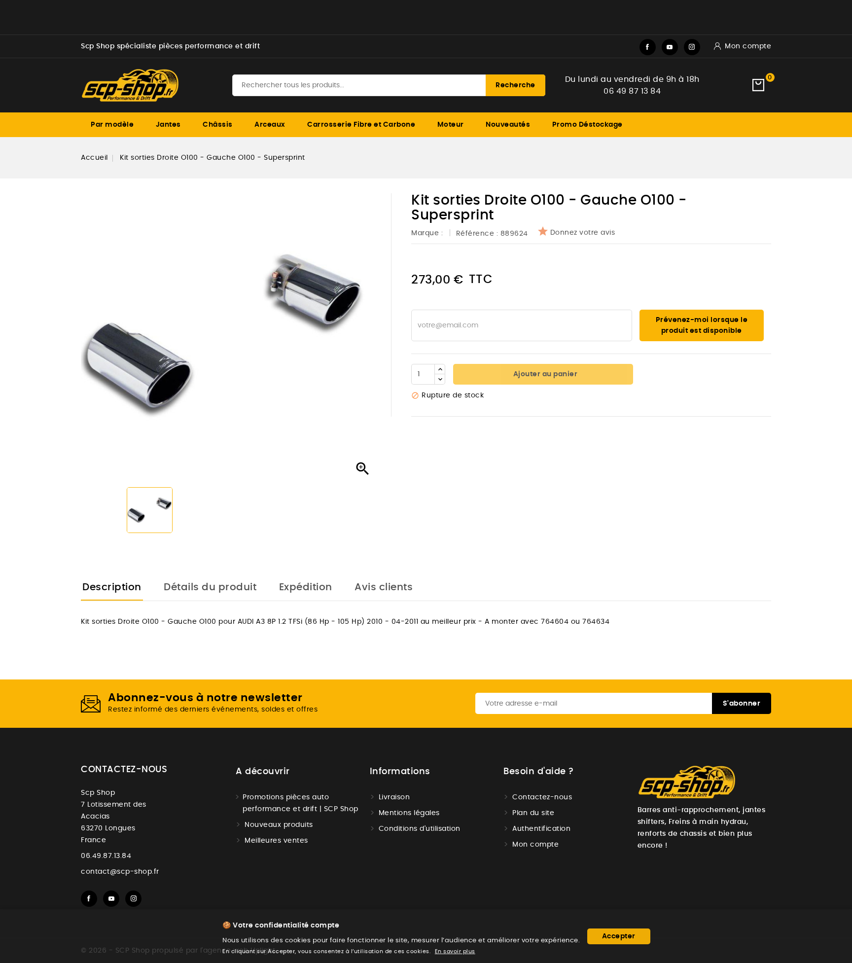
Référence (475, 233)
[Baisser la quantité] (439, 379)
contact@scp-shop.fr (120, 871)
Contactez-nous (124, 769)
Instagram (692, 47)
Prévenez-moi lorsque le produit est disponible (702, 325)
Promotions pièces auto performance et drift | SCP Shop (300, 803)
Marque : (428, 233)
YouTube (670, 47)
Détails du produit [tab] (210, 587)
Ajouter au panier (544, 374)
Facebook (647, 47)
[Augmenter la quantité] (439, 369)
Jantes (168, 124)
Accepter (619, 936)
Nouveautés (508, 124)
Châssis (218, 124)
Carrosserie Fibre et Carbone (361, 124)
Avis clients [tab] (384, 587)
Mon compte (535, 844)
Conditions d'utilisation (420, 828)
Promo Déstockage (587, 124)
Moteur (450, 124)
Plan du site (533, 813)
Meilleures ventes (276, 840)
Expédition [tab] (305, 587)
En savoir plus (455, 951)
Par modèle (112, 124)
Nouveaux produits (279, 824)
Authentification (541, 828)
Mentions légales (409, 813)
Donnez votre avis (582, 232)
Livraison (394, 797)
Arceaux (269, 124)
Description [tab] (112, 587)
